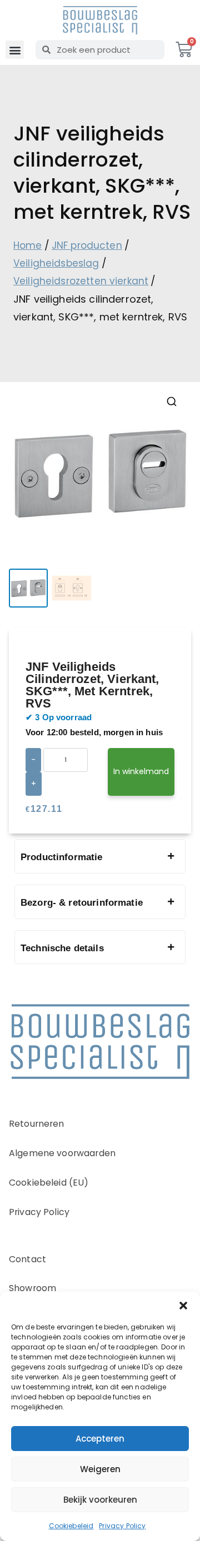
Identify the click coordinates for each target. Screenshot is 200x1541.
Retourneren (36, 1123)
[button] (183, 1305)
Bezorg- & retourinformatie (82, 902)
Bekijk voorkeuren (100, 1499)
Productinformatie (62, 857)
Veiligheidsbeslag (56, 263)
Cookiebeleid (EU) (49, 1182)
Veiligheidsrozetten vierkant (80, 281)
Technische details (62, 948)
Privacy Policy (122, 1525)
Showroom (32, 1288)
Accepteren (100, 1438)
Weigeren (100, 1469)
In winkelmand (141, 771)
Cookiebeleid (71, 1525)
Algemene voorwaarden (62, 1153)
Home (27, 245)
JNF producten (87, 245)
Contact (27, 1259)
